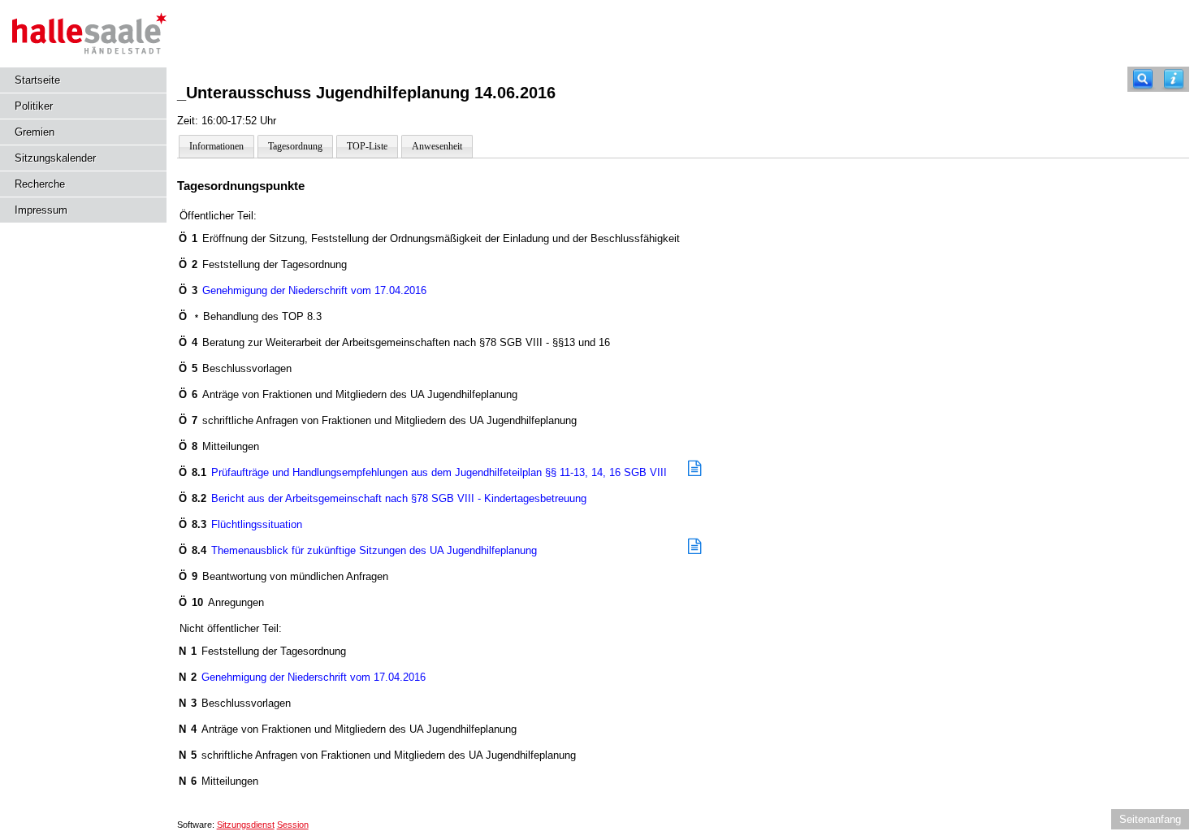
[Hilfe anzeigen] (1173, 79)
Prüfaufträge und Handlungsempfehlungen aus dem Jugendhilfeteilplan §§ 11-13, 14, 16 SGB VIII (423, 472)
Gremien (34, 132)
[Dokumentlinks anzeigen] (694, 470)
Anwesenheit (437, 146)
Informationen (216, 146)
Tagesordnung (295, 146)
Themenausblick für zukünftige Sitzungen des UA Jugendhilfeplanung (358, 550)
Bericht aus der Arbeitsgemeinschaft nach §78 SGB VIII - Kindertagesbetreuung (383, 498)
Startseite (37, 80)
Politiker (34, 106)
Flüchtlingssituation (241, 524)
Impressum (41, 210)
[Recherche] (1142, 79)
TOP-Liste (367, 146)
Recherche (40, 184)
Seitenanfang (1150, 819)
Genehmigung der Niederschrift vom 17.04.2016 (303, 290)
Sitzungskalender (55, 158)
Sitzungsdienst (246, 824)
